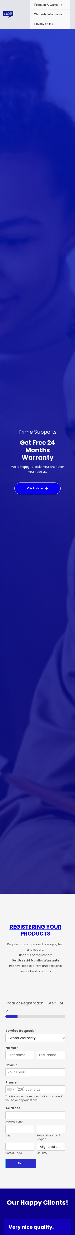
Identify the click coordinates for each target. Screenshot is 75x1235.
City (7, 1135)
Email (11, 1065)
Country (42, 1153)
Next (21, 1163)
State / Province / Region (48, 1137)
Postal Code (13, 1153)
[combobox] (10, 1089)
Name (11, 1048)
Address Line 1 (14, 1122)
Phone (10, 1082)
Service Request (20, 1031)
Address (12, 1108)
